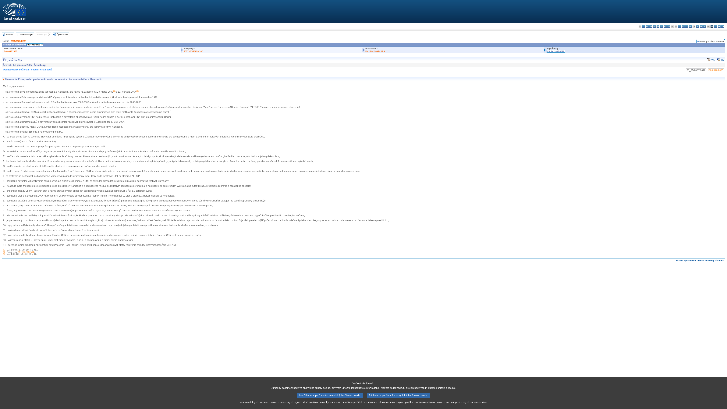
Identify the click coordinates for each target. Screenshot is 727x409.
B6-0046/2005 (715, 70)
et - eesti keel (658, 26)
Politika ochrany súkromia (711, 260)
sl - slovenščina (715, 26)
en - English (665, 26)
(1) (4, 250)
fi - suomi (719, 26)
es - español (643, 26)
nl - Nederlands (697, 26)
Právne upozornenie (686, 260)
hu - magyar (690, 26)
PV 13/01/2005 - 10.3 (193, 51)
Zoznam (9, 35)
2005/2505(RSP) (18, 41)
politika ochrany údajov (390, 402)
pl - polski (701, 26)
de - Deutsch (654, 26)
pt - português (704, 26)
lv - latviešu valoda (683, 26)
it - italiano (679, 26)
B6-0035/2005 (10, 51)
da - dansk (650, 26)
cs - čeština (647, 26)
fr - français (668, 26)
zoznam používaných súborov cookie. (467, 402)
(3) (4, 254)
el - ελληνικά (661, 26)
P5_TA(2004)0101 (26, 252)
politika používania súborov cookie (424, 402)
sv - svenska (722, 26)
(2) (4, 252)
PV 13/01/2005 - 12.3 (375, 51)
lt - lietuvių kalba (686, 26)
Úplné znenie (62, 35)
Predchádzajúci (26, 35)
